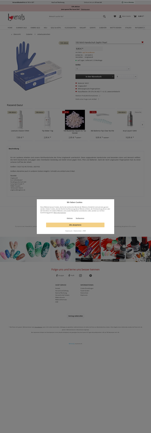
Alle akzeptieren (75, 225)
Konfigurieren (80, 218)
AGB (84, 231)
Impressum (68, 231)
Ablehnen (70, 218)
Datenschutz (77, 231)
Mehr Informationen (60, 213)
